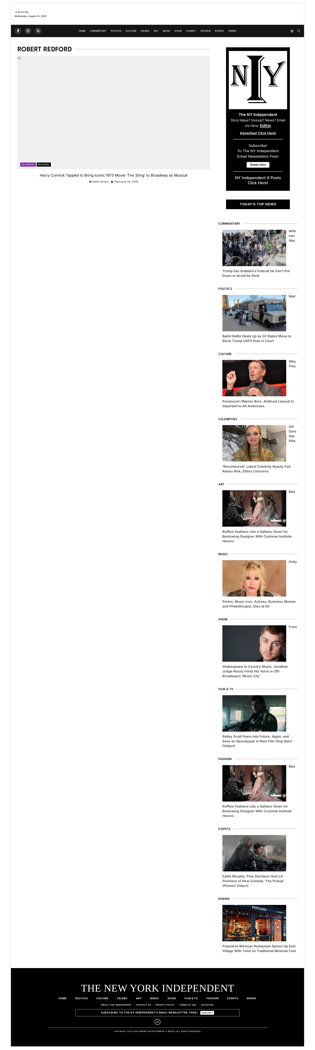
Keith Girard (100, 181)
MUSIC (166, 30)
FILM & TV (191, 998)
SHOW (178, 30)
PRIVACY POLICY (165, 1005)
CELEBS (145, 30)
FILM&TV (191, 30)
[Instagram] (28, 30)
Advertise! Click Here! (258, 133)
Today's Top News (258, 204)
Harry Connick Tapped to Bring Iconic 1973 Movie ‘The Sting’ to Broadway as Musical (113, 175)
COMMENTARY (98, 30)
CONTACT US (143, 1005)
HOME (82, 30)
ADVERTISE (207, 1005)
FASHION (206, 30)
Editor (265, 125)
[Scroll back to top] (157, 1022)
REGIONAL (44, 164)
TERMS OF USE (187, 1005)
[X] (38, 30)
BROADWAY (28, 164)
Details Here (207, 1013)
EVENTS (219, 30)
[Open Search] (298, 31)
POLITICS (116, 30)
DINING (232, 30)
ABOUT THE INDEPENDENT (116, 1005)
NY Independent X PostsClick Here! (258, 180)
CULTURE (131, 30)
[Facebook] (18, 30)
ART (156, 30)
